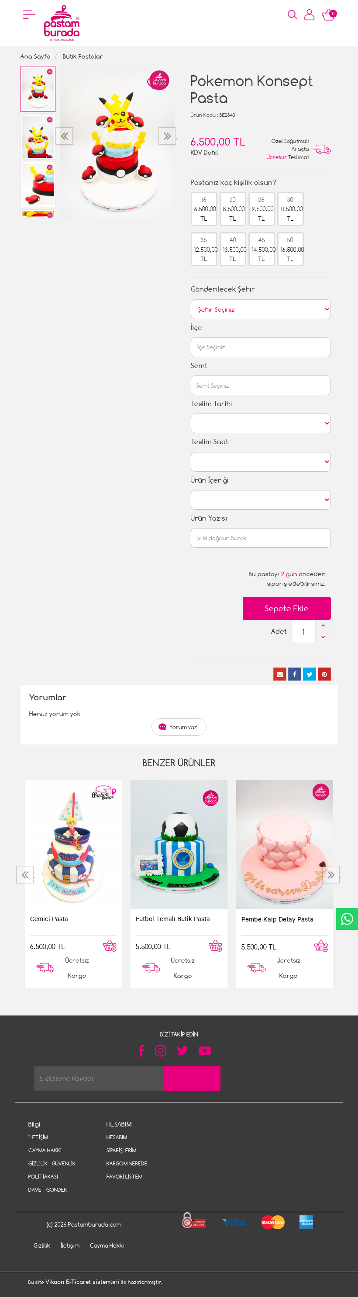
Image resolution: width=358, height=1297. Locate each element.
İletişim (38, 1137)
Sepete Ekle (287, 608)
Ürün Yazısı (209, 518)
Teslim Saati (210, 442)
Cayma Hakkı (45, 1150)
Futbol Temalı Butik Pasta (173, 918)
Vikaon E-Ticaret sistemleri (82, 1282)
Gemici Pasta (49, 918)
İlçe (196, 327)
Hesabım (117, 1137)
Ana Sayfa (36, 56)
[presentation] (65, 136)
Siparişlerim (121, 1150)
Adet (279, 631)
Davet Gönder (47, 1189)
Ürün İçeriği (210, 480)
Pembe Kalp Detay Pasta (277, 919)
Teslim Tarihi (211, 404)
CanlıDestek (347, 919)
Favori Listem (124, 1176)
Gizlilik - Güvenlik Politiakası (52, 1170)
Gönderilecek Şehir (223, 289)
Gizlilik (42, 1245)
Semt (199, 366)
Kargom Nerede (127, 1163)
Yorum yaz (183, 726)
